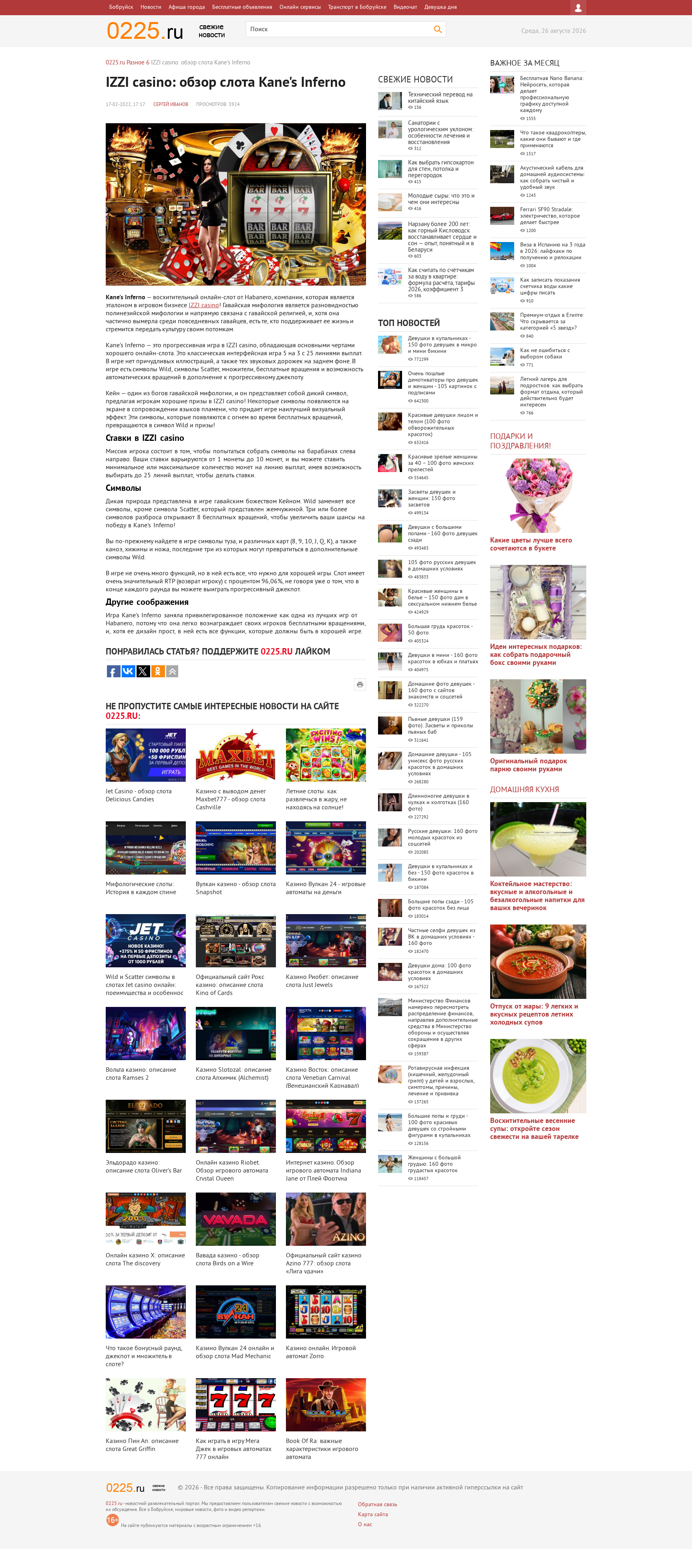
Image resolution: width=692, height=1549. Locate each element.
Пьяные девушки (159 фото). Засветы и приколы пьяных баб (440, 726)
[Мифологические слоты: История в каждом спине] (146, 848)
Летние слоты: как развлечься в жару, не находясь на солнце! (316, 800)
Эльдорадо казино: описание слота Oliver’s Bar (144, 1167)
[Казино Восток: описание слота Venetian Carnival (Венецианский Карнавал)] (326, 1033)
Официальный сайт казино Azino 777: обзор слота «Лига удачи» (324, 1264)
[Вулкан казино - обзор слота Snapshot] (236, 848)
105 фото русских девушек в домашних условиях (442, 565)
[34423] (538, 716)
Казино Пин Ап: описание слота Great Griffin (142, 1445)
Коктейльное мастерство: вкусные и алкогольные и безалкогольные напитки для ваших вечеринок (537, 896)
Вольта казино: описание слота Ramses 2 (141, 1074)
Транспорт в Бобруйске (357, 7)
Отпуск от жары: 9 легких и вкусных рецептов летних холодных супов (534, 1014)
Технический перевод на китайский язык (440, 98)
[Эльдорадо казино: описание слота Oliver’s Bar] (146, 1126)
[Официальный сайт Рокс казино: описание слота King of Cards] (236, 940)
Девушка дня (440, 7)
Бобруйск (121, 7)
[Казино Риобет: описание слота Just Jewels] (326, 940)
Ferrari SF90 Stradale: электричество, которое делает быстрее (550, 216)
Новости (151, 7)
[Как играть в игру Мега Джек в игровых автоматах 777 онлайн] (236, 1404)
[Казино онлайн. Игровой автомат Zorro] (326, 1312)
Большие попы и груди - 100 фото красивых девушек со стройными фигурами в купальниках (439, 1126)
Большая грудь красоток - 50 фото (440, 629)
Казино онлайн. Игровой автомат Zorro (321, 1353)
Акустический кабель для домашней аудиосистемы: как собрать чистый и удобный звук (552, 178)
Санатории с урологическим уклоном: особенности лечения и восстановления (440, 133)
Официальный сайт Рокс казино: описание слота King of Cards (230, 985)
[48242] (538, 602)
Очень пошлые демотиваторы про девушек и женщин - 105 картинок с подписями (443, 383)
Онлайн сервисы (300, 7)
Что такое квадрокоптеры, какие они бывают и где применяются (553, 139)
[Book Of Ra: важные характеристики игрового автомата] (326, 1404)
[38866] (538, 839)
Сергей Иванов (170, 105)
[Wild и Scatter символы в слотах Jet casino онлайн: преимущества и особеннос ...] (146, 940)
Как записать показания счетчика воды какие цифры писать (550, 286)
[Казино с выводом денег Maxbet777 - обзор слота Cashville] (236, 755)
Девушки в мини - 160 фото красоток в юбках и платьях (443, 658)
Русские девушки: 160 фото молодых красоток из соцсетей (443, 838)
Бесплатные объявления (242, 7)
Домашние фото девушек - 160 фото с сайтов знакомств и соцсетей (441, 690)
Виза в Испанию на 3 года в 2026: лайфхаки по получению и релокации (552, 251)
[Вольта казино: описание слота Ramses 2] (146, 1033)
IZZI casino (204, 306)
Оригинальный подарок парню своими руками (528, 765)
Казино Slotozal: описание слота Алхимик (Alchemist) (234, 1074)
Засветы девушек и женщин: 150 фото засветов (432, 498)
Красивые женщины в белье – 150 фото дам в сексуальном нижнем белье (442, 598)
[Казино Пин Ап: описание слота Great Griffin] (146, 1404)
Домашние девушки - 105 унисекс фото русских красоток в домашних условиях (440, 764)
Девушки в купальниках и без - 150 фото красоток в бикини (441, 873)
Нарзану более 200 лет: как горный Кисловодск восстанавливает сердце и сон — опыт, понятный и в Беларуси (442, 237)
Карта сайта (373, 1514)
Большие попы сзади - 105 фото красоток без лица (441, 905)
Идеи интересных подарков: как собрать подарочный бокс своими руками (536, 655)
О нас (365, 1524)
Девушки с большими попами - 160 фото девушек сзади (443, 534)
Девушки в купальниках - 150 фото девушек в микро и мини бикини (442, 345)
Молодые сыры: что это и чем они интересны (441, 199)
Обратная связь (377, 1504)
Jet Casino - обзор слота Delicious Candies (139, 796)
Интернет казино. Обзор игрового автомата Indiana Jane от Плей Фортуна (323, 1171)
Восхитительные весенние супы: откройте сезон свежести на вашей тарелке (534, 1129)
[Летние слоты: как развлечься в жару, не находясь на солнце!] (326, 755)
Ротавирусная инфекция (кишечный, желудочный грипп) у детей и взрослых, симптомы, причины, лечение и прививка (441, 1081)
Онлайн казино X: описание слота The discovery (145, 1260)
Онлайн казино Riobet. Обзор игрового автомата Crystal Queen (232, 1171)
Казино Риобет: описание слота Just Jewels (322, 981)
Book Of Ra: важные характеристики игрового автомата (322, 1449)
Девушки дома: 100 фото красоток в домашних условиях (439, 972)
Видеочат (405, 7)
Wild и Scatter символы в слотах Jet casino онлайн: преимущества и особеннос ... (144, 989)
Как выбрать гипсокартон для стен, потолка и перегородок (441, 169)
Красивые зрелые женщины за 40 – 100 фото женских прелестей (442, 463)
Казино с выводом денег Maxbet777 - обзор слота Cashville (231, 800)
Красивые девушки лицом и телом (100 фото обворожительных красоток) (443, 425)
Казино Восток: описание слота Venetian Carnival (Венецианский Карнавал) (322, 1078)
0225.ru (114, 1504)
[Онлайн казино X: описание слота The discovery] (146, 1219)
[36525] (538, 1076)
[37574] (538, 962)
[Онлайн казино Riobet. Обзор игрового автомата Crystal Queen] (236, 1126)
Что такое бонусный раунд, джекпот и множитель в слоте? (144, 1357)
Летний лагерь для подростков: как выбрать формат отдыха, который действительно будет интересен (551, 392)
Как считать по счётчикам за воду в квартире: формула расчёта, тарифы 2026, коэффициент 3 (441, 280)
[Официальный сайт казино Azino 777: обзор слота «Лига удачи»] (326, 1219)
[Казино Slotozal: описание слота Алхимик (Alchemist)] (236, 1033)
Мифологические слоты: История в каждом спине (141, 889)
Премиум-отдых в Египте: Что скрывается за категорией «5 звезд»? (552, 322)
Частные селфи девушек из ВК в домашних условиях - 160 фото (441, 937)
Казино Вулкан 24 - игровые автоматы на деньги (326, 889)
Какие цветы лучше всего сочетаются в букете (531, 544)
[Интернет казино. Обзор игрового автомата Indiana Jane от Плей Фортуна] (326, 1126)
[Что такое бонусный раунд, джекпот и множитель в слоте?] (146, 1312)
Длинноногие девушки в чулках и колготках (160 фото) (438, 803)
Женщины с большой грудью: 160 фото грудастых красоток (434, 1164)
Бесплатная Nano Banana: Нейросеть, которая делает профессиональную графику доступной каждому (551, 94)
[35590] (538, 495)
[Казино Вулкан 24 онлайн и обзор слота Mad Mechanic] (236, 1312)
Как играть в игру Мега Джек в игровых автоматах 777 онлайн (234, 1449)
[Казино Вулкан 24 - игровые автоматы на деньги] (326, 848)
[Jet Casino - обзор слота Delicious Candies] (146, 755)
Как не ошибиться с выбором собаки (545, 353)
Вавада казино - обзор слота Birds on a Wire (228, 1260)
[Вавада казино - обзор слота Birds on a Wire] (236, 1219)
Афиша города (187, 7)
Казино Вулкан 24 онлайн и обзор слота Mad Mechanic (235, 1353)
